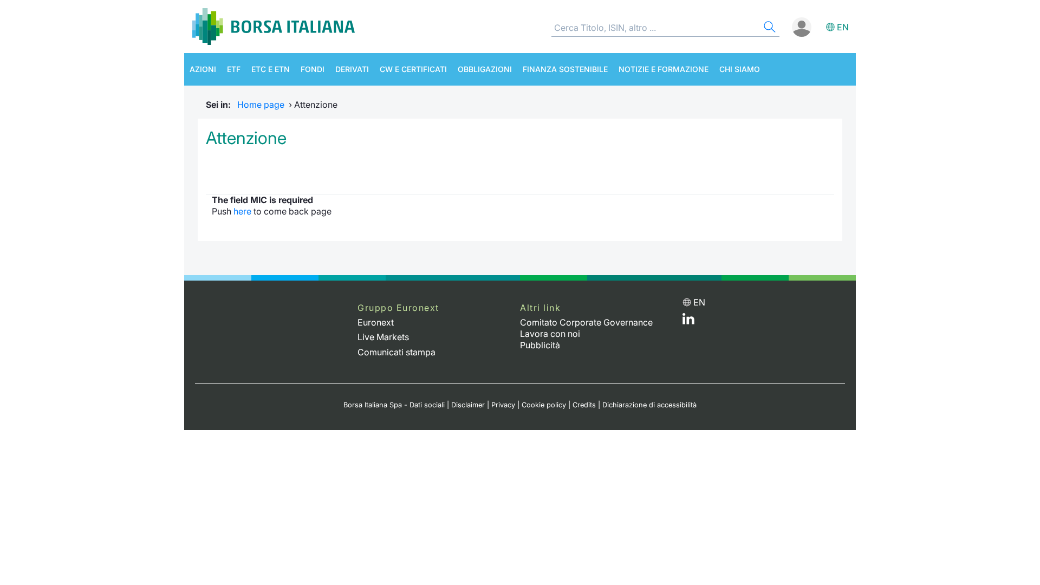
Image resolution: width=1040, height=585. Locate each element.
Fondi (312, 69)
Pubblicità (540, 345)
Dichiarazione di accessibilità (649, 405)
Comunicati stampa (396, 352)
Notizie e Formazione (663, 69)
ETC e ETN (270, 69)
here (242, 211)
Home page (260, 104)
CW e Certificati (413, 69)
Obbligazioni (485, 69)
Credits (584, 405)
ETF (233, 69)
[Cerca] (768, 28)
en (843, 27)
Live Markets (383, 337)
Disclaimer (468, 405)
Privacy (503, 405)
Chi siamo (739, 69)
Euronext (376, 322)
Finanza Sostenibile (565, 69)
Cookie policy (544, 405)
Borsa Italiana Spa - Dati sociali (394, 405)
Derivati (352, 69)
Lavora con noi (550, 333)
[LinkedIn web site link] (688, 321)
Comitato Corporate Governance (586, 322)
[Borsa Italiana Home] (273, 26)
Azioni (203, 69)
